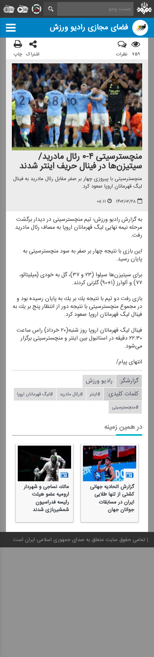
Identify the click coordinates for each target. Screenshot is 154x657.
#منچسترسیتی (125, 407)
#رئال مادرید (71, 394)
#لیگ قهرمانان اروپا (35, 394)
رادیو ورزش (99, 381)
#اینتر (95, 394)
